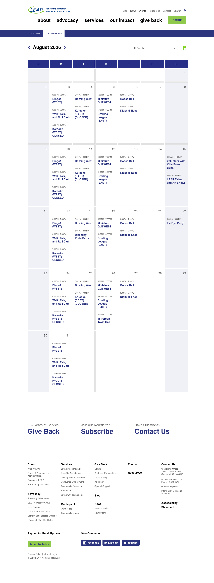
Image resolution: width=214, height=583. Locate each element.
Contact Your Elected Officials (42, 515)
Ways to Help (100, 477)
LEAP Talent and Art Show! (176, 181)
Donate (177, 20)
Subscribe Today (39, 544)
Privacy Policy (35, 554)
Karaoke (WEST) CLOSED (58, 132)
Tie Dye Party (175, 223)
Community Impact (70, 513)
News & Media (101, 508)
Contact (167, 10)
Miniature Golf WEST (104, 100)
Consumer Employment (72, 481)
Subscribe (97, 431)
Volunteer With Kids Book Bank (176, 164)
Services (94, 20)
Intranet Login (50, 554)
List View (35, 33)
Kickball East (128, 110)
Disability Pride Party (82, 236)
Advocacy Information (38, 498)
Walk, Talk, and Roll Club (61, 115)
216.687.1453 (172, 482)
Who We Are (34, 468)
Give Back (151, 20)
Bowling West (83, 99)
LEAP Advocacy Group (39, 502)
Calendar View (54, 33)
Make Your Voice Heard (39, 511)
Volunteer (98, 481)
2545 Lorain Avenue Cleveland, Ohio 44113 (172, 473)
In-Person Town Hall (104, 320)
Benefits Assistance (71, 473)
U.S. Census (34, 507)
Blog (125, 10)
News (133, 10)
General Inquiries (169, 486)
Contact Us (152, 431)
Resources (154, 10)
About (44, 20)
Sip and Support (102, 486)
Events (142, 10)
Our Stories (66, 508)
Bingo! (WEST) (57, 100)
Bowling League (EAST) (103, 117)
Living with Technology (72, 494)
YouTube (133, 542)
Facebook (93, 542)
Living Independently (71, 468)
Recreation (66, 490)
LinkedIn (113, 542)
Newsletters (100, 512)
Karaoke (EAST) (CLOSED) (81, 114)
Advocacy (67, 20)
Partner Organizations (38, 484)
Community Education (71, 486)
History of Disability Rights (40, 520)
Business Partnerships (105, 473)
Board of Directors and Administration (38, 474)
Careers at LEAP (36, 480)
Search (177, 10)
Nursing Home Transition (73, 477)
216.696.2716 (175, 479)
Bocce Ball (127, 99)
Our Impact (122, 20)
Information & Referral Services (172, 492)
